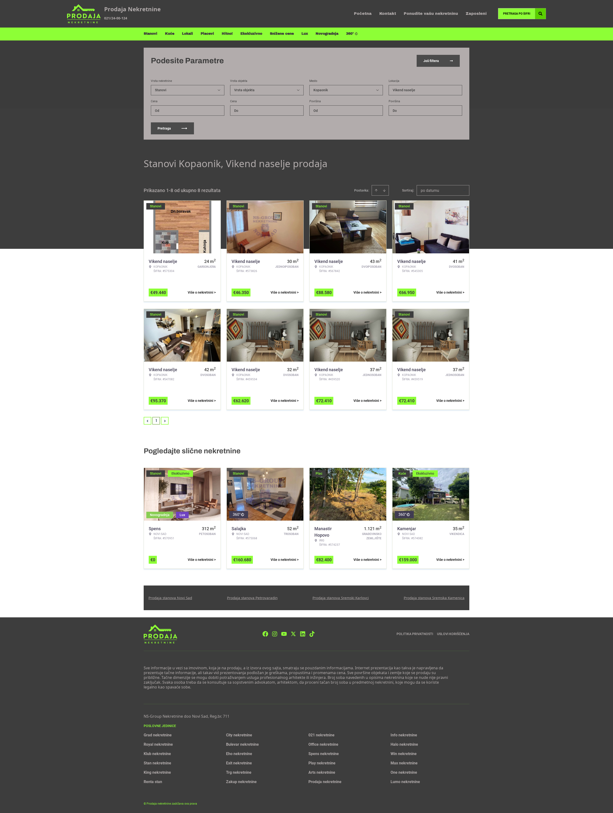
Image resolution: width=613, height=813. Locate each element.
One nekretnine (404, 772)
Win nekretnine (404, 753)
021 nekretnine (321, 735)
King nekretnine (157, 772)
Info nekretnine (404, 735)
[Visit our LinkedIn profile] (303, 634)
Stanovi (150, 33)
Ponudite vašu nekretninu (431, 13)
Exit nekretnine (239, 763)
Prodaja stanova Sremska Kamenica (434, 597)
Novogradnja (327, 33)
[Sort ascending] (376, 190)
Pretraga (164, 128)
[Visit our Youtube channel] (284, 634)
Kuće (169, 33)
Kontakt (387, 13)
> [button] (165, 421)
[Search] (540, 13)
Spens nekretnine (323, 753)
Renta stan (153, 781)
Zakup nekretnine (241, 781)
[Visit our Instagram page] (275, 634)
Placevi (207, 33)
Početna (363, 13)
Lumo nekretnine (405, 781)
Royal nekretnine (158, 744)
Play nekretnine (321, 763)
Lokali (187, 33)
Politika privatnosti (415, 634)
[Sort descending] (384, 190)
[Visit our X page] (293, 634)
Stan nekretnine (157, 763)
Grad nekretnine (158, 735)
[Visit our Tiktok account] (312, 634)
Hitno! (227, 33)
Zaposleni (476, 13)
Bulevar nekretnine (242, 744)
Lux (304, 33)
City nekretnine (239, 735)
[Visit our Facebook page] (265, 634)
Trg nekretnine (238, 772)
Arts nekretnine (321, 772)
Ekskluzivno (251, 33)
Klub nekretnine (157, 753)
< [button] (147, 421)
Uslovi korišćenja (453, 634)
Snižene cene (282, 33)
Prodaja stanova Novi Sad (170, 597)
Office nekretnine (323, 744)
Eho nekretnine (239, 753)
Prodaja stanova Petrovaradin (252, 597)
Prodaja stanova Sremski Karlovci (340, 597)
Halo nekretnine (404, 744)
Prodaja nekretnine (324, 781)
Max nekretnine (404, 763)
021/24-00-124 (115, 18)
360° (350, 33)
